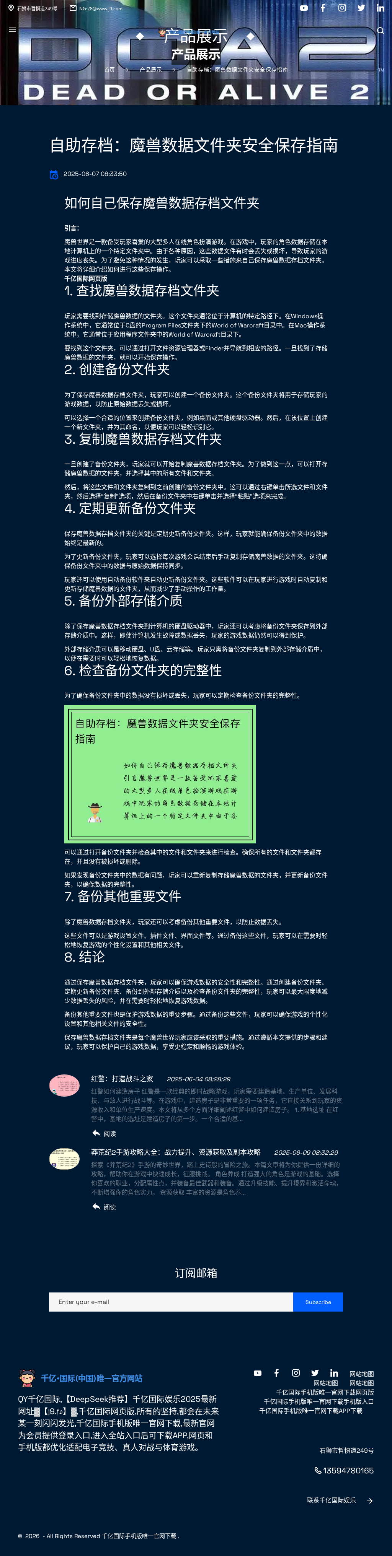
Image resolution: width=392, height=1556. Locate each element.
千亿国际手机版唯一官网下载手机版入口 (319, 1402)
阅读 (110, 1134)
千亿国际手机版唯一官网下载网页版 (325, 1392)
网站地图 (362, 1374)
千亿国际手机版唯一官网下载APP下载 (311, 1411)
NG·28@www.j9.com (100, 8)
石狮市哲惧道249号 (37, 8)
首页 (109, 69)
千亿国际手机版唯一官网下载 (139, 1536)
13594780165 (348, 1470)
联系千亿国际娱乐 (331, 1500)
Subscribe (318, 1302)
